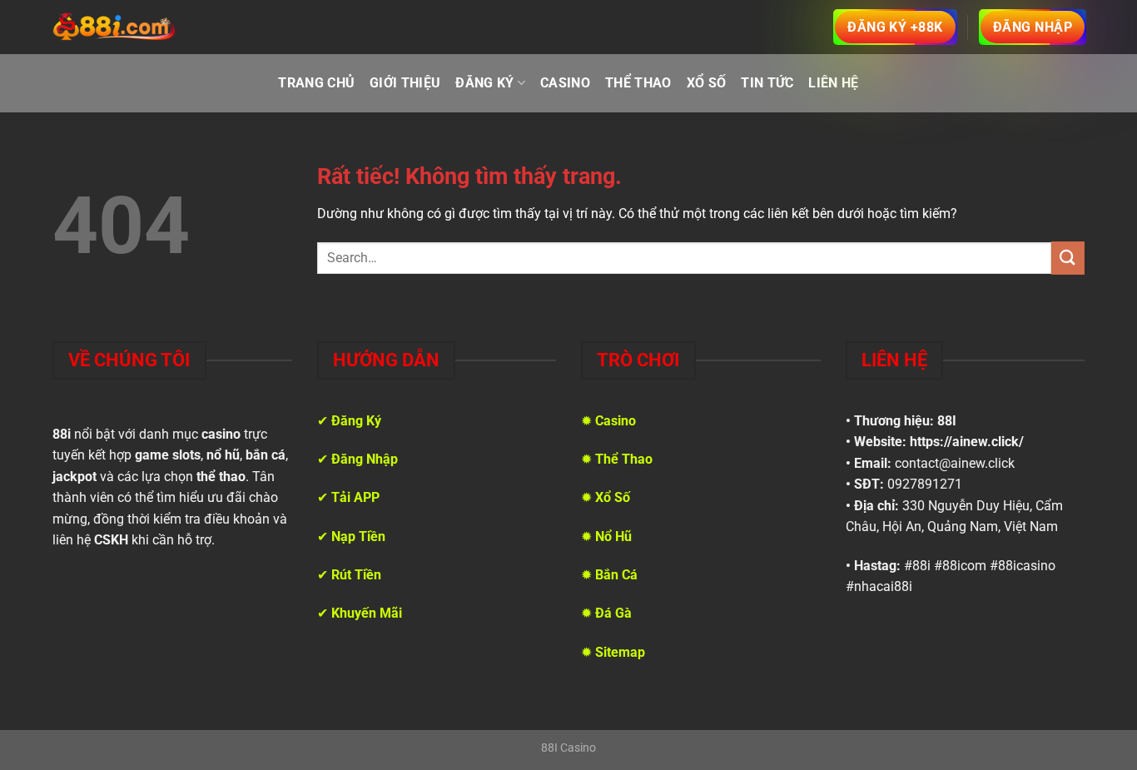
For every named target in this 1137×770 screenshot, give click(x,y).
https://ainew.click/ (967, 442)
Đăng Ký (484, 83)
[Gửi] (1068, 257)
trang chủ (316, 83)
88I (946, 421)
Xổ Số (707, 83)
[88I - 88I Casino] (114, 27)
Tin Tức (767, 83)
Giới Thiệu (405, 83)
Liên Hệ (833, 83)
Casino (565, 83)
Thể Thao (638, 83)
